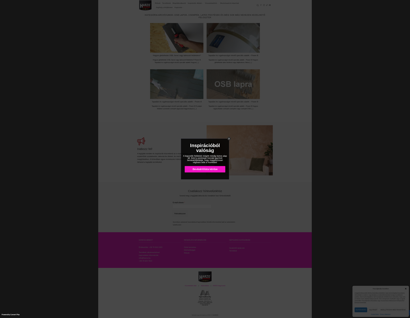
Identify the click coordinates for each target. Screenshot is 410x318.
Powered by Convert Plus (11, 314)
